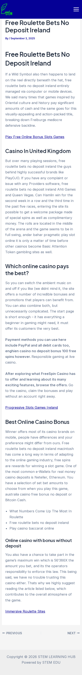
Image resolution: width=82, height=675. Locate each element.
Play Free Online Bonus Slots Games (34, 137)
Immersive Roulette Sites (25, 611)
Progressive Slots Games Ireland (31, 407)
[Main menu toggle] (76, 9)
